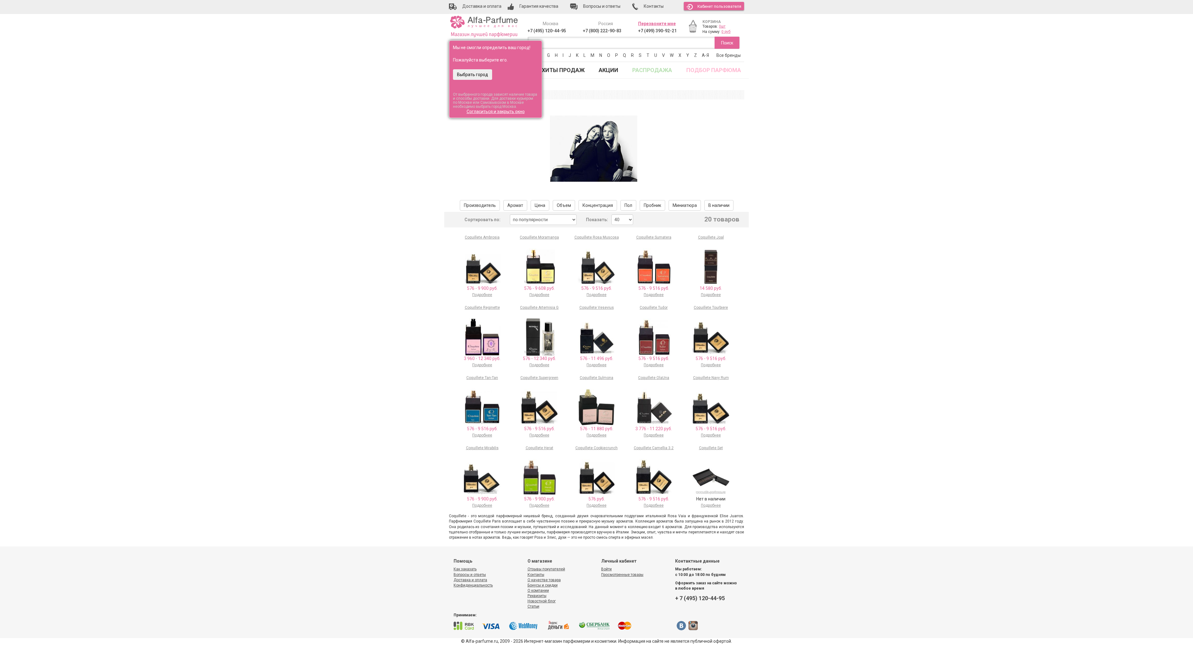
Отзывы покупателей (546, 569)
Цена (540, 205)
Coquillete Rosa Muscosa (596, 237)
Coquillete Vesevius (596, 307)
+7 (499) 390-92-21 (657, 30)
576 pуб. (596, 498)
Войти (606, 569)
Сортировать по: (482, 219)
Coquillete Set (711, 448)
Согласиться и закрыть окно (496, 111)
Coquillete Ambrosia (482, 237)
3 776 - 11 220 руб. (653, 428)
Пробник (652, 205)
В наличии (718, 205)
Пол (628, 205)
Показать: (597, 219)
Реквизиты (537, 596)
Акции (608, 70)
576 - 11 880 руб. (596, 428)
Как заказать (465, 569)
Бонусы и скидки (543, 585)
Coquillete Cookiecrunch (596, 448)
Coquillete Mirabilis (482, 448)
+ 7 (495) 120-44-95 (700, 598)
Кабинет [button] (719, 6)
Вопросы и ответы (470, 575)
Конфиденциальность (473, 585)
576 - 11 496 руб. (596, 358)
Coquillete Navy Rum (711, 378)
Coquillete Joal (711, 237)
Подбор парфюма (713, 70)
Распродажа (652, 70)
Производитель (480, 205)
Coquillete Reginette (482, 307)
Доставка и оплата (470, 580)
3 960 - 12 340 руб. (482, 358)
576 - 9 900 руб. (482, 288)
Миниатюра (685, 205)
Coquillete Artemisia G (539, 307)
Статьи (533, 606)
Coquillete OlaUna (653, 378)
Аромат (515, 205)
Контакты (536, 575)
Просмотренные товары (622, 575)
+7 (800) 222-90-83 (602, 30)
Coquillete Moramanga (539, 237)
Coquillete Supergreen (539, 378)
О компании (538, 590)
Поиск (727, 42)
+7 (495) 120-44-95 (547, 30)
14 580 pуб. (711, 288)
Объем (564, 205)
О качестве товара (544, 580)
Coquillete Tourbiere (711, 307)
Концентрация (598, 205)
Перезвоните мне (657, 23)
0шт (722, 26)
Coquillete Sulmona (596, 378)
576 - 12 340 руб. (539, 358)
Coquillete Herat (539, 448)
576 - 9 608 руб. (539, 288)
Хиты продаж (563, 70)
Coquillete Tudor (654, 307)
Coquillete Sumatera (653, 237)
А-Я (705, 55)
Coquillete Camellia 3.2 (654, 448)
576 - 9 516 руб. (596, 288)
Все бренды (728, 55)
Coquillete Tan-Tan (482, 378)
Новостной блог (542, 601)
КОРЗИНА (711, 22)
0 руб (725, 32)
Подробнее (482, 295)
